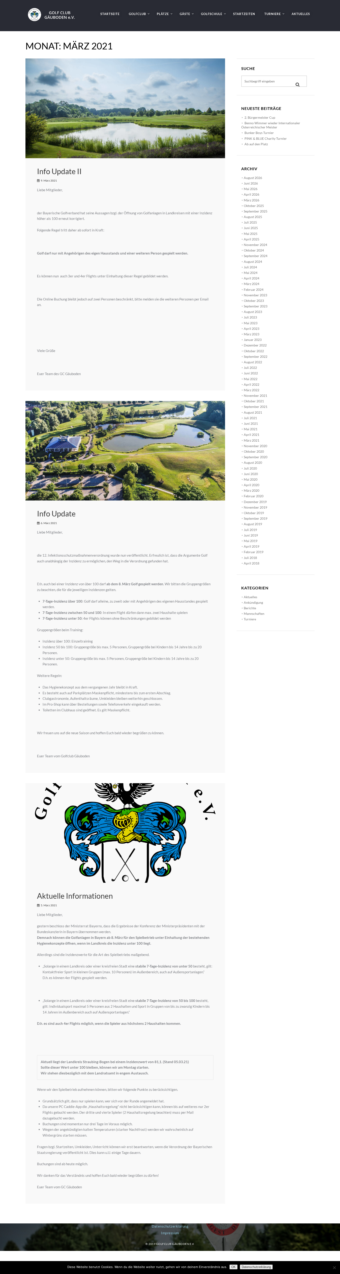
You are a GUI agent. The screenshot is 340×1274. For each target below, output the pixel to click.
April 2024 (251, 278)
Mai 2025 (250, 234)
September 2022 (255, 356)
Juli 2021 (250, 418)
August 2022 (253, 362)
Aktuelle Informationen (75, 895)
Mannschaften (254, 614)
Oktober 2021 (254, 401)
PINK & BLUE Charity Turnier (265, 138)
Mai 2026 (250, 189)
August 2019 (253, 524)
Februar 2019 (253, 552)
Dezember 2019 (255, 502)
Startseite (110, 14)
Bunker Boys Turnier (259, 133)
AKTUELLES (301, 14)
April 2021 (251, 435)
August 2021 (253, 412)
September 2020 (255, 457)
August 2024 (253, 262)
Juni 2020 (251, 474)
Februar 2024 (253, 289)
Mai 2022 (250, 379)
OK (233, 1267)
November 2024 (255, 245)
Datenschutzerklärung (170, 1226)
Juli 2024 (250, 267)
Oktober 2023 (254, 301)
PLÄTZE (163, 14)
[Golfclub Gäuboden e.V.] (53, 10)
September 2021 (255, 407)
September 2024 (255, 256)
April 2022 (251, 384)
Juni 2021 (251, 423)
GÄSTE (185, 14)
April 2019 (251, 546)
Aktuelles (250, 597)
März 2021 (251, 440)
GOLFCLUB (137, 14)
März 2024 (251, 284)
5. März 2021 (49, 905)
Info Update (56, 513)
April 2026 (251, 194)
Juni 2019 (251, 535)
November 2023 (255, 295)
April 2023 (251, 329)
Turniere (250, 619)
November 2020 (255, 446)
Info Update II (59, 171)
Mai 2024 (250, 273)
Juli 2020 (250, 468)
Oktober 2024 (254, 250)
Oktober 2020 (254, 451)
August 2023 (253, 312)
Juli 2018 (250, 558)
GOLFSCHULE (211, 14)
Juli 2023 (250, 317)
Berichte (250, 608)
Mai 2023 (250, 323)
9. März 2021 (49, 180)
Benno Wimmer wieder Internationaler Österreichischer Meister (270, 125)
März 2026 (251, 200)
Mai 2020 (250, 479)
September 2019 (255, 518)
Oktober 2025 (254, 206)
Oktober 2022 (254, 351)
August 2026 (253, 178)
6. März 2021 (49, 523)
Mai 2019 (250, 541)
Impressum (170, 1233)
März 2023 (251, 334)
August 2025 (253, 217)
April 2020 (251, 485)
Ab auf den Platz (256, 144)
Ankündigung (253, 602)
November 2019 (255, 507)
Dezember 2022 (255, 345)
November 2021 (255, 395)
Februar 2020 (253, 496)
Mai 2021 (250, 429)
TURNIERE (272, 14)
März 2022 (251, 390)
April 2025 (251, 239)
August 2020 (253, 462)
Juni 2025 (251, 228)
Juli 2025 (250, 222)
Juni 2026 (251, 183)
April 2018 (251, 563)
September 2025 (255, 211)
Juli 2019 (250, 530)
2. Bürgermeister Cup (259, 117)
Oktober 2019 (254, 513)
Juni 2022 (251, 373)
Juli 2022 (250, 368)
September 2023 (255, 306)
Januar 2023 (253, 340)
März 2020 (251, 490)
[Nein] (334, 1267)
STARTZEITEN (244, 14)
